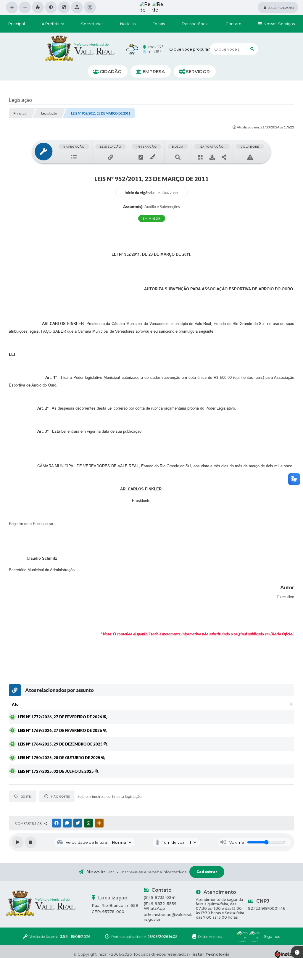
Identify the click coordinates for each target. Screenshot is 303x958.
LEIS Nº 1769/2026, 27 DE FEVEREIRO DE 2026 (60, 730)
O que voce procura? (189, 49)
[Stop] (30, 842)
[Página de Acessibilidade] (90, 7)
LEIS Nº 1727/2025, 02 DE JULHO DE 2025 (56, 771)
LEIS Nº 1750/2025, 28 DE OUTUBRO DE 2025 (59, 757)
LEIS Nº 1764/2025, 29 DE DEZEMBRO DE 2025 (61, 744)
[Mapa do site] (77, 7)
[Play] (18, 842)
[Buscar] (252, 49)
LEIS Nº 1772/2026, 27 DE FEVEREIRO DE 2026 (60, 716)
